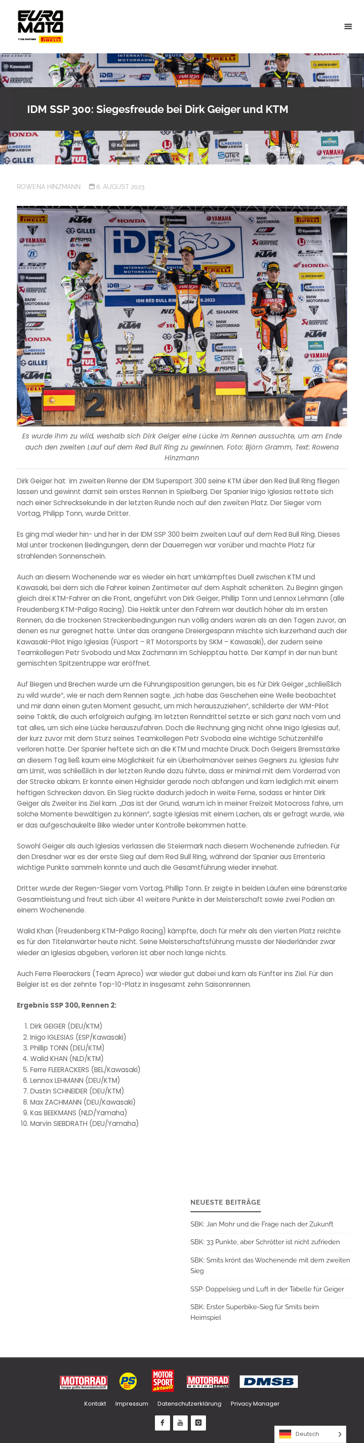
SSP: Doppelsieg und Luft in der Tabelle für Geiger (267, 1289)
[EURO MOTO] (40, 26)
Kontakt (95, 1403)
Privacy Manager (255, 1403)
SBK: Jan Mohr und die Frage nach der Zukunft (261, 1224)
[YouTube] (180, 1423)
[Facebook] (162, 1423)
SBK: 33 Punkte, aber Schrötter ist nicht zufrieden (265, 1242)
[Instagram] (198, 1423)
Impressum (131, 1403)
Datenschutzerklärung (190, 1403)
